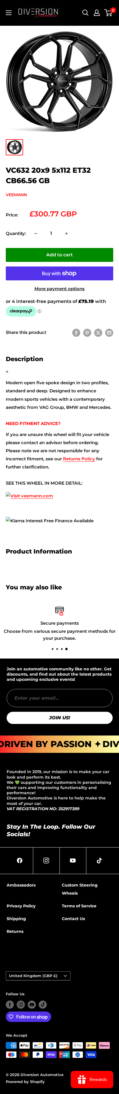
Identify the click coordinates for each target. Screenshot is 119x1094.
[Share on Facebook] (76, 332)
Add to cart (59, 255)
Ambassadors (21, 885)
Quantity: (16, 233)
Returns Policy (79, 458)
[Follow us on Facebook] (10, 1005)
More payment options (59, 288)
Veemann (16, 194)
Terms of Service (79, 906)
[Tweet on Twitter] (98, 332)
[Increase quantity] (66, 233)
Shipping (16, 918)
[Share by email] (109, 332)
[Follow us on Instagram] (21, 1005)
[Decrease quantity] (36, 233)
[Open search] (85, 13)
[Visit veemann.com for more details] (29, 491)
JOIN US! (59, 717)
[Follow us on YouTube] (32, 1005)
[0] (108, 12)
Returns (15, 931)
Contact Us (73, 918)
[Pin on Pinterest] (87, 332)
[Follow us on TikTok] (43, 1005)
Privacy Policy (21, 906)
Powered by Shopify (25, 1081)
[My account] (97, 13)
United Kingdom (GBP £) (33, 976)
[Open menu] (9, 12)
